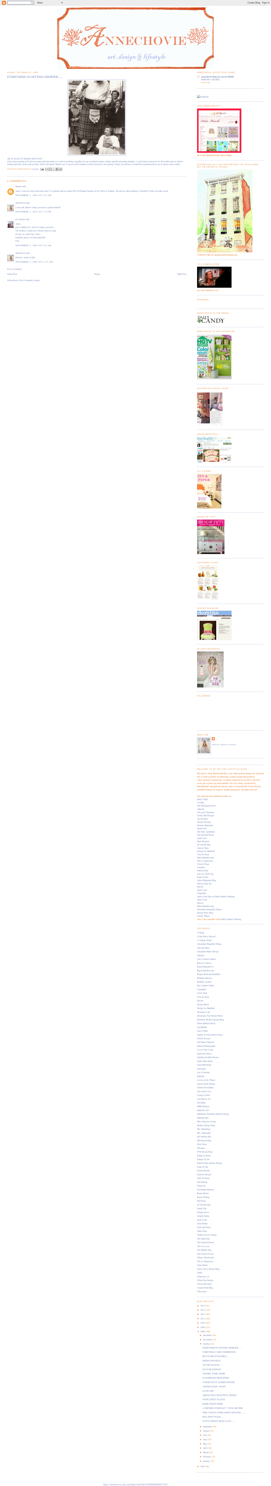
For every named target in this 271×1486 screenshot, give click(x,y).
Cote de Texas (203, 854)
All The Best (202, 818)
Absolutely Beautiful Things (209, 909)
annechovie (20, 202)
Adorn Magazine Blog (206, 880)
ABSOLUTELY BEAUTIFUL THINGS (219, 1395)
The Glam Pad (203, 1238)
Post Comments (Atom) (29, 280)
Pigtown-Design (204, 1174)
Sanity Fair (202, 1208)
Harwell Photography (206, 1046)
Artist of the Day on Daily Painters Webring (216, 896)
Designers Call (203, 1012)
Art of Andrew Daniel (206, 959)
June (205, 1439)
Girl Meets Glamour (205, 1042)
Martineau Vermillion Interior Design (213, 1113)
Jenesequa (201, 1068)
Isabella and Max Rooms (208, 1057)
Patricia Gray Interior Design (209, 1163)
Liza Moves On (203, 1099)
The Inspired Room (205, 834)
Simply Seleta (203, 1216)
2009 (202, 1327)
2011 (202, 1318)
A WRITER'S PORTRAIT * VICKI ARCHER (222, 1408)
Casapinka (201, 989)
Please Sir (201, 1185)
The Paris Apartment (206, 831)
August (206, 1430)
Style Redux (202, 1223)
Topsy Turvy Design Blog (208, 1268)
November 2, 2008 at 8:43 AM (33, 245)
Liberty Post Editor (205, 1087)
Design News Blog (205, 912)
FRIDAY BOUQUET (211, 1360)
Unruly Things (203, 915)
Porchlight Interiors (205, 1189)
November (208, 1339)
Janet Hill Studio (204, 1064)
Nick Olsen (202, 1144)
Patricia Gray (202, 870)
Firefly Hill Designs (205, 815)
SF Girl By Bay (204, 844)
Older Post (181, 274)
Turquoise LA (203, 1276)
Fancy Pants (202, 1030)
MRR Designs (203, 1106)
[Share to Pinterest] (60, 169)
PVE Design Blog (205, 1151)
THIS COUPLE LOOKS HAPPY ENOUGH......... (223, 1412)
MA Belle (201, 1102)
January (206, 1461)
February (207, 1456)
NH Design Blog (204, 1140)
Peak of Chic (202, 877)
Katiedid (200, 1076)
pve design (20, 219)
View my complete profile (224, 745)
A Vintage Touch (204, 940)
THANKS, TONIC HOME (213, 1373)
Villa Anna (201, 1291)
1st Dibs (200, 802)
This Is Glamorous (205, 860)
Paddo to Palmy (204, 1155)
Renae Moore (203, 1193)
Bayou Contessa (204, 963)
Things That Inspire (205, 1257)
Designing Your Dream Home (210, 1015)
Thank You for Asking (207, 1234)
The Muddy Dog (204, 1249)
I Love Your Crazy (205, 1049)
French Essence (204, 1038)
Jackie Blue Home (205, 1061)
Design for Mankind (206, 851)
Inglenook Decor (204, 1053)
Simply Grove (203, 1212)
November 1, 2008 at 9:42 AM (33, 195)
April (205, 1448)
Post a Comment (14, 269)
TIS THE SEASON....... (212, 1364)
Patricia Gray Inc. (204, 883)
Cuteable (201, 867)
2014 (202, 1305)
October (206, 1343)
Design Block (203, 1004)
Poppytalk (201, 893)
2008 (202, 1331)
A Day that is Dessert (206, 936)
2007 (202, 1466)
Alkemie (200, 809)
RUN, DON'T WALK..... (212, 1416)
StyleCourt (201, 828)
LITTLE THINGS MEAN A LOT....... (218, 1421)
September (208, 1426)
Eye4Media (202, 1027)
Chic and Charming (205, 812)
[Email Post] (42, 169)
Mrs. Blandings (204, 1129)
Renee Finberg (203, 1197)
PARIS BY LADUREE (210, 79)
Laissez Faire (203, 848)
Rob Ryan (201, 1200)
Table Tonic (202, 1231)
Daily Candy (202, 799)
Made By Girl (203, 1110)
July (205, 1435)
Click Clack (202, 993)
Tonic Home (202, 1265)
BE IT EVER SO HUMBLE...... (216, 1356)
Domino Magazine (205, 825)
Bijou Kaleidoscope (205, 857)
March (206, 1452)
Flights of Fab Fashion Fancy (210, 1034)
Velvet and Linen (204, 1283)
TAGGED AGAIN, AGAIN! (214, 1386)
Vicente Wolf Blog (205, 1287)
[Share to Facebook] (57, 169)
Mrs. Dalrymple (204, 1132)
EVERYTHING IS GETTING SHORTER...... (222, 1347)
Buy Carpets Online (205, 985)
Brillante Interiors (204, 978)
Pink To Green (203, 1178)
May (205, 1443)
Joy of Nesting (203, 1072)
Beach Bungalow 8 (205, 966)
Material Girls (203, 1117)
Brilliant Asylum (204, 981)
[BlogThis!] (50, 169)
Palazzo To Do (203, 1159)
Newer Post (12, 274)
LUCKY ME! (208, 1390)
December (207, 1335)
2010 (202, 1322)
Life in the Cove (204, 1091)
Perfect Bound (203, 1170)
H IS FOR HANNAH (211, 1369)
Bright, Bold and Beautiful (208, 974)
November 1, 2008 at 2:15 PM (33, 211)
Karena (18, 186)
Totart (199, 1272)
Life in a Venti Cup (205, 873)
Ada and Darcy (203, 947)
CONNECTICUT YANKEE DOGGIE (218, 1382)
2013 (202, 1309)
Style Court (202, 890)
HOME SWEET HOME (212, 1403)
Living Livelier (203, 1095)
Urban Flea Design (205, 1280)
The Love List (203, 1246)
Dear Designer (203, 841)
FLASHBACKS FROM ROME (215, 1377)
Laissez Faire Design (206, 1083)
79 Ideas (200, 932)
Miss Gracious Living (206, 1121)
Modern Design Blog (206, 1125)
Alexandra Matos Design (207, 951)
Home (97, 274)
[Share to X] (53, 169)
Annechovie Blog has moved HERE (217, 76)
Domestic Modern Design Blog (210, 1019)
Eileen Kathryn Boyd (206, 1023)
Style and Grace (204, 1227)
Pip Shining (202, 1182)
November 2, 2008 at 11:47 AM (34, 261)
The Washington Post (206, 805)
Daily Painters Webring (231, 919)
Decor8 (200, 886)
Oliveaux (201, 1148)
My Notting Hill (204, 1136)
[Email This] (46, 169)
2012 (202, 1314)
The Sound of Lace (205, 1253)
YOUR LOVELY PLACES (213, 1399)
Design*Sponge (204, 822)
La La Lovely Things (206, 1080)
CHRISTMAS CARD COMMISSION (218, 1352)
